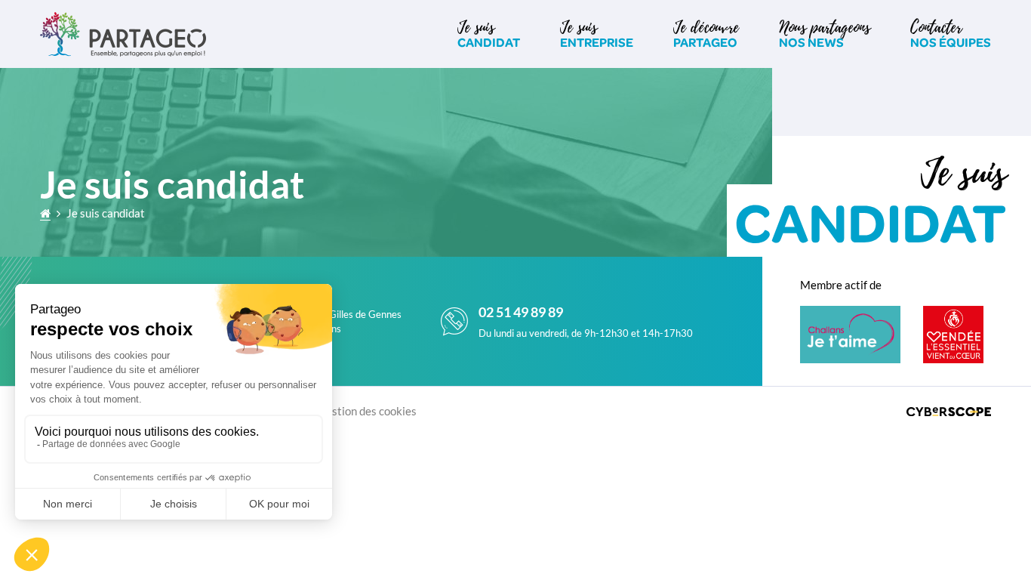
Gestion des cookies (367, 411)
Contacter (950, 33)
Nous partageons (824, 33)
